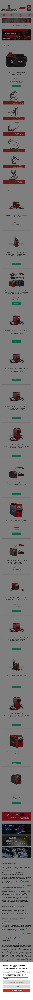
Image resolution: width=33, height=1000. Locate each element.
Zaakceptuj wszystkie (16, 990)
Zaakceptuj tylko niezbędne (16, 982)
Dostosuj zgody (17, 986)
